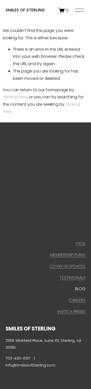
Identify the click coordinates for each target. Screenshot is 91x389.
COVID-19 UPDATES (67, 266)
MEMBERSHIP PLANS (67, 255)
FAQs (80, 243)
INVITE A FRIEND (71, 311)
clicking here (15, 97)
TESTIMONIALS (72, 278)
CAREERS (77, 300)
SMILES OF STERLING (25, 10)
